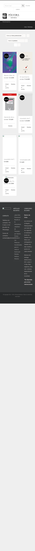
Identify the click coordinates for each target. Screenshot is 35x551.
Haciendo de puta (10, 117)
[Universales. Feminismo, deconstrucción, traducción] (10, 177)
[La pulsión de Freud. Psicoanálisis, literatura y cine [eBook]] (10, 146)
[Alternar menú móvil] (31, 15)
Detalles (13, 84)
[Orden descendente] (28, 35)
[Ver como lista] (19, 45)
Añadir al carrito (7, 86)
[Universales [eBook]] (25, 146)
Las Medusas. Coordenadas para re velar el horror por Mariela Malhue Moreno (17, 249)
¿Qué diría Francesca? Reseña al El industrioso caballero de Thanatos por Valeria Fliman (17, 225)
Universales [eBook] (26, 160)
